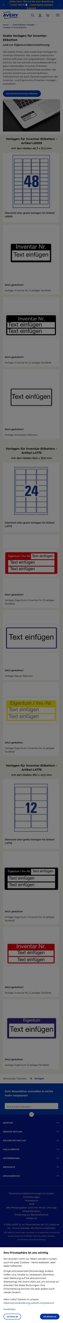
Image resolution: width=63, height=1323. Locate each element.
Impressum (46, 1303)
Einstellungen (10, 1309)
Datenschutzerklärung (17, 1303)
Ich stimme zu (49, 1316)
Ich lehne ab (12, 1316)
